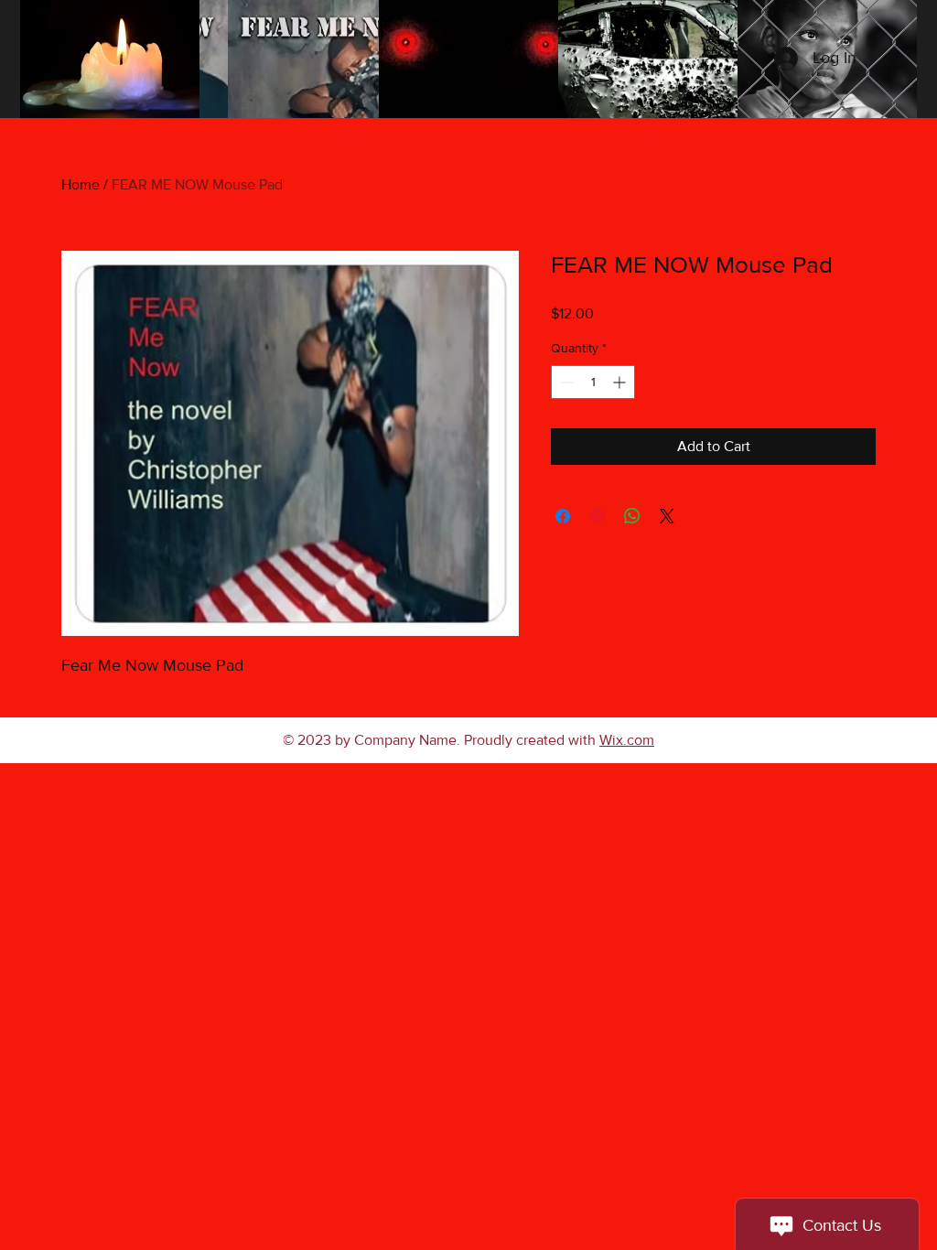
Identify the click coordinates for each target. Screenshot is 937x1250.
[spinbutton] (592, 382)
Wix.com (626, 740)
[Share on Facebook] (563, 516)
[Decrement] (565, 382)
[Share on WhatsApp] (632, 516)
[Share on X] (667, 516)
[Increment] (620, 382)
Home (80, 184)
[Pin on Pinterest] (598, 516)
